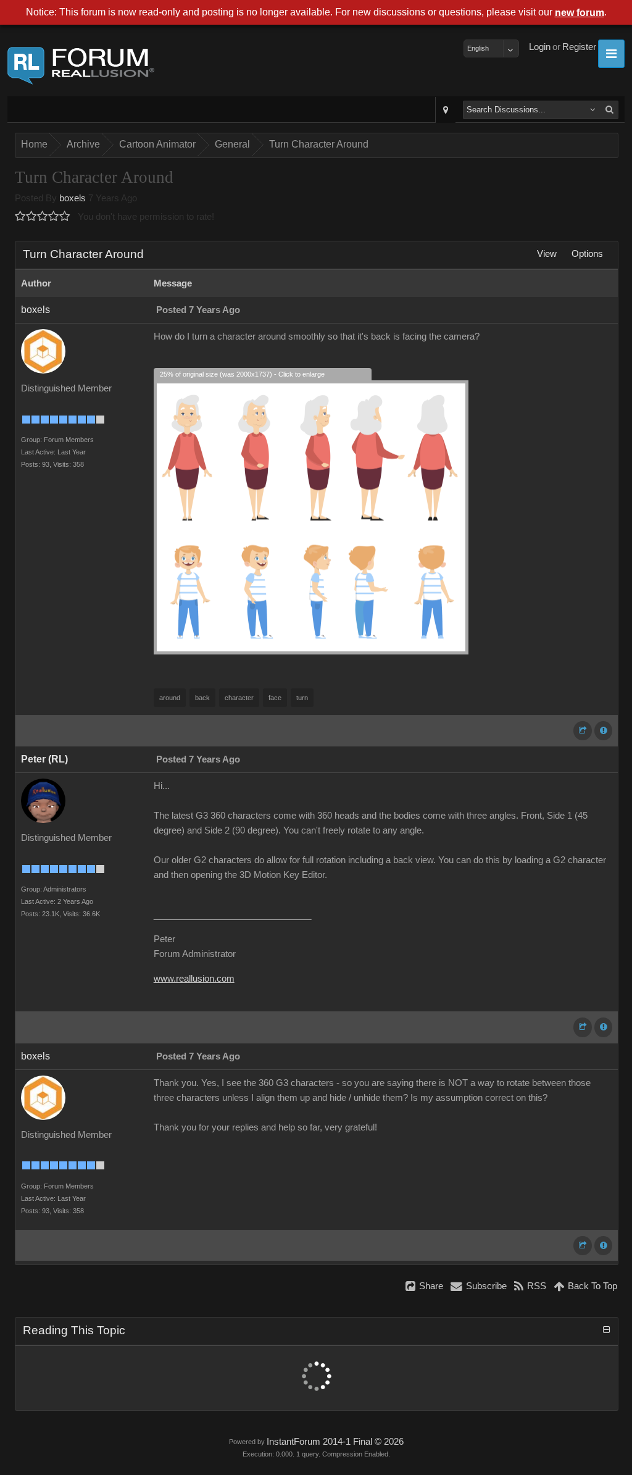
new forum (579, 12)
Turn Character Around (318, 144)
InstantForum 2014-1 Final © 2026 (335, 1442)
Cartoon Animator (157, 144)
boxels (72, 198)
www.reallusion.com (194, 979)
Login (540, 47)
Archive (83, 144)
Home (34, 144)
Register (579, 47)
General (232, 144)
